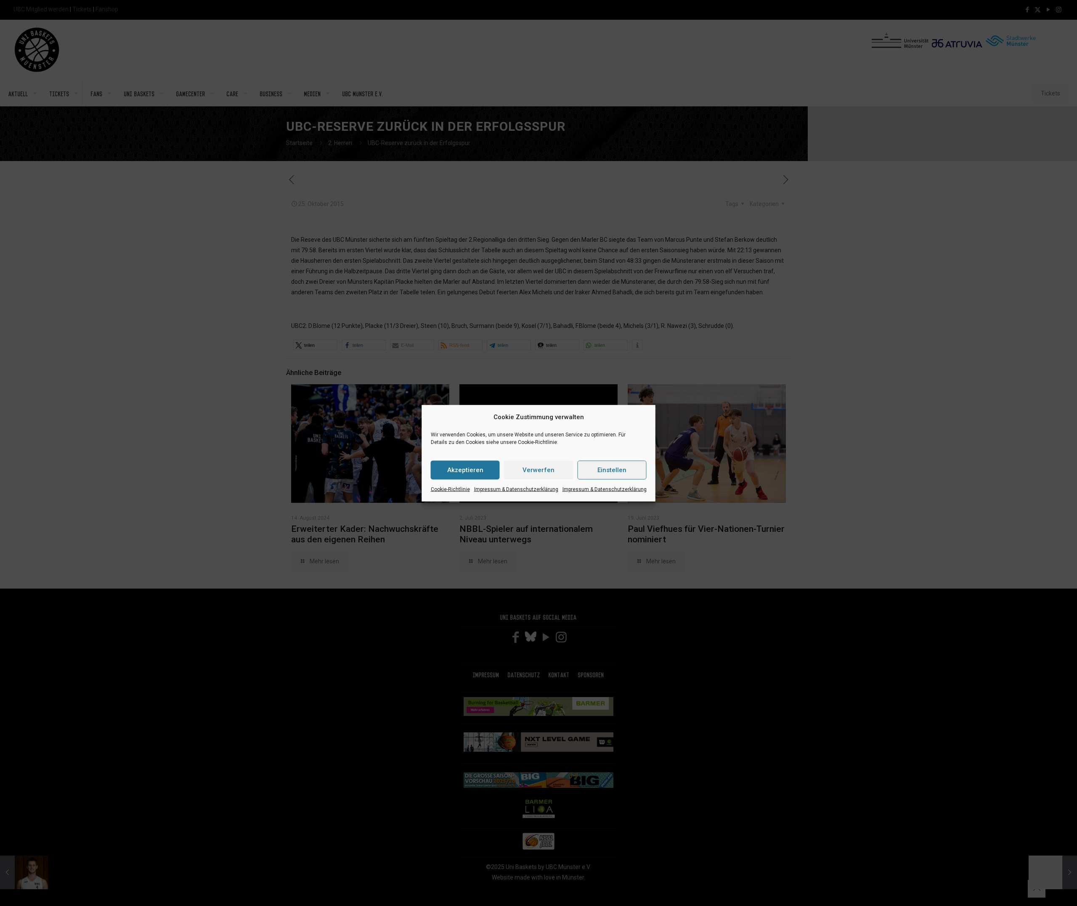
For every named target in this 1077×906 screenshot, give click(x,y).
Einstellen (611, 470)
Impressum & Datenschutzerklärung (516, 489)
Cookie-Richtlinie (450, 489)
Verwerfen (538, 470)
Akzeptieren (465, 470)
